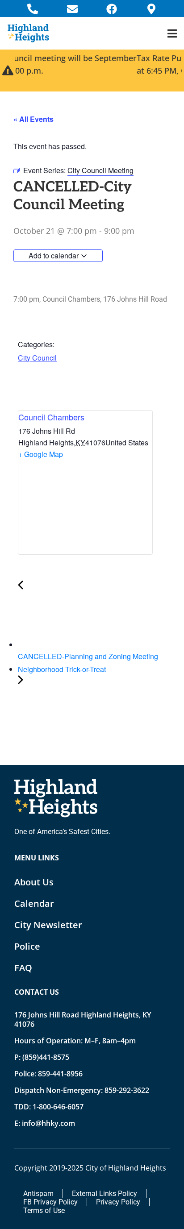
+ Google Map (40, 454)
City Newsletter (48, 925)
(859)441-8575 (45, 1057)
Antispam (38, 1193)
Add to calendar (54, 255)
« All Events (33, 119)
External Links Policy (104, 1193)
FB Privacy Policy (50, 1202)
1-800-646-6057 (58, 1107)
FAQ (23, 968)
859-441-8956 (60, 1074)
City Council (37, 358)
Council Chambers (51, 417)
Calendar (34, 903)
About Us (34, 882)
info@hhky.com (48, 1123)
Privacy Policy (118, 1202)
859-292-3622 (127, 1090)
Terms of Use (44, 1210)
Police (27, 946)
